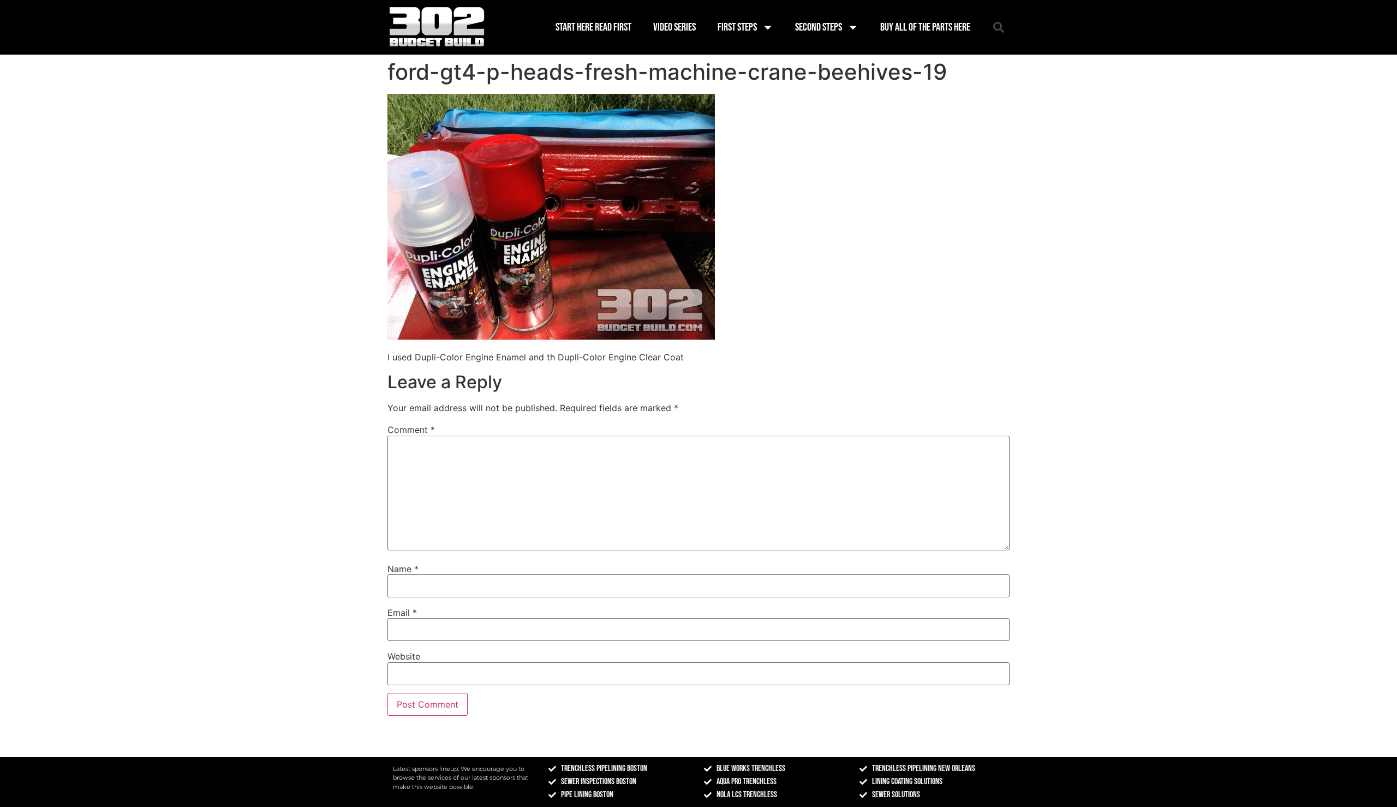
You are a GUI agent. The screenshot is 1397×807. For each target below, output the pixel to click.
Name (403, 569)
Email (402, 612)
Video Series (674, 27)
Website (403, 656)
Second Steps (818, 27)
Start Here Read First (593, 27)
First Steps (737, 27)
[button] (999, 27)
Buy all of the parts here (925, 27)
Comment (411, 429)
